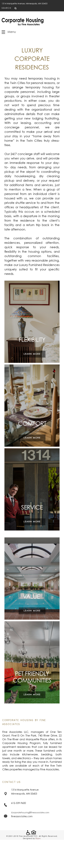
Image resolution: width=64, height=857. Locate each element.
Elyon (38, 838)
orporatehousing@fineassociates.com (31, 812)
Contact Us (11, 782)
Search (6, 8)
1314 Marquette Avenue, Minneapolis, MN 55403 (24, 4)
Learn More (32, 354)
